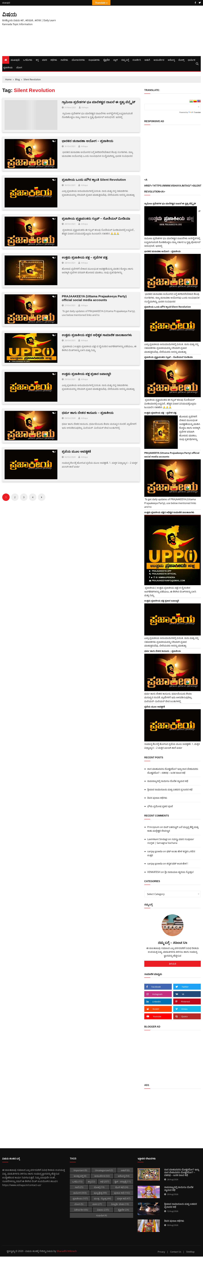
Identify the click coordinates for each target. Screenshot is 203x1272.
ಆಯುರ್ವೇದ (159, 59)
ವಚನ (44, 59)
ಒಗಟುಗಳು (27, 59)
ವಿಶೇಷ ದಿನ (81, 1209)
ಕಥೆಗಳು (54, 59)
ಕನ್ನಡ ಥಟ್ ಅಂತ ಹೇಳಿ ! (177, 863)
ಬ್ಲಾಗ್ (115, 59)
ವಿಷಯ (9, 14)
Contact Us (175, 1252)
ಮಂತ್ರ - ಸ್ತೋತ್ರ (102, 1198)
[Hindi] (191, 101)
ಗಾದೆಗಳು (64, 59)
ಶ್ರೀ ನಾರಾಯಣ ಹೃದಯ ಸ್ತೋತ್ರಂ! (179, 872)
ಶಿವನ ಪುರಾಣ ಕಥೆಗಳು (157, 797)
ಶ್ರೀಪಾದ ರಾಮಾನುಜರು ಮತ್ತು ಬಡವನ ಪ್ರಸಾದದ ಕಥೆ (169, 789)
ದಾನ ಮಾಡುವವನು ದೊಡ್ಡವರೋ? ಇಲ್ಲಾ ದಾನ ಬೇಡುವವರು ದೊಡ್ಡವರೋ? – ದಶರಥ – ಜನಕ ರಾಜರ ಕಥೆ (172, 770)
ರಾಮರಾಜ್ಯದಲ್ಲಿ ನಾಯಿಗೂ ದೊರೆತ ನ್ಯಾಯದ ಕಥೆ (167, 781)
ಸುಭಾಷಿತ (101, 1215)
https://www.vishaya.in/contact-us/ (21, 1185)
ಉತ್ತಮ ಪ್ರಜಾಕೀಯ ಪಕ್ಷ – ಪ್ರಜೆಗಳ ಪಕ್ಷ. (85, 257)
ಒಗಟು (77, 1181)
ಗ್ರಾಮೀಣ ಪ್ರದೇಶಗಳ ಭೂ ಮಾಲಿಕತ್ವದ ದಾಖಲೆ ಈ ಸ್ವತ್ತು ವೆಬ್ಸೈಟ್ (98, 102)
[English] (199, 101)
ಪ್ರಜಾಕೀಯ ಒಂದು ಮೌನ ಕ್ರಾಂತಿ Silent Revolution (94, 179)
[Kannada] (195, 101)
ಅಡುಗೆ (147, 59)
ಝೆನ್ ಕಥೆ (121, 1187)
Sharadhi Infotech (67, 1251)
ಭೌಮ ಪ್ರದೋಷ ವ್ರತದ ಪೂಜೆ (160, 806)
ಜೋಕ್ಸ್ (181, 59)
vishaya (84, 107)
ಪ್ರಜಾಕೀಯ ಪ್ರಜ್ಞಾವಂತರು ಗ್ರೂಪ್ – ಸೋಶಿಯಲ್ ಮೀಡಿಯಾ (96, 218)
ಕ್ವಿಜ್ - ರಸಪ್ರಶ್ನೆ (123, 1181)
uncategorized (104, 1170)
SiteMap (190, 1252)
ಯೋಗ (19, 67)
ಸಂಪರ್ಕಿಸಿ (136, 59)
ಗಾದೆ (79, 1187)
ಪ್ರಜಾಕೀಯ (8, 67)
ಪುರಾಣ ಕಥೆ (122, 1192)
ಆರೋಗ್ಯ (171, 59)
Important (80, 1170)
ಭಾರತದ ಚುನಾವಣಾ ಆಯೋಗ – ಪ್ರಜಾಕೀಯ (87, 141)
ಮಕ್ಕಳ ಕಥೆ (123, 1198)
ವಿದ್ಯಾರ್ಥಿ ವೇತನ (120, 1204)
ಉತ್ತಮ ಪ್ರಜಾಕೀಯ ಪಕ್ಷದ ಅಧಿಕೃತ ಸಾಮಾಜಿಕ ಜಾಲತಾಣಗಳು (97, 335)
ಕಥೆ (104, 1181)
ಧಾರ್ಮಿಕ (191, 59)
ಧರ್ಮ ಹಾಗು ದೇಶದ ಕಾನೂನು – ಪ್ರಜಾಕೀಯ (88, 412)
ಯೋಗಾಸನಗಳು (78, 59)
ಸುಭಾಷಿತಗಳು (94, 59)
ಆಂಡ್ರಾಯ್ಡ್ (80, 1175)
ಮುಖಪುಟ (6, 3)
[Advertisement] (135, 31)
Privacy (161, 1252)
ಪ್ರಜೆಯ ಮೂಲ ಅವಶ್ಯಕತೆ (76, 451)
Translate (197, 112)
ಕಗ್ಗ (37, 59)
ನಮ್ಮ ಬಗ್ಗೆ (125, 59)
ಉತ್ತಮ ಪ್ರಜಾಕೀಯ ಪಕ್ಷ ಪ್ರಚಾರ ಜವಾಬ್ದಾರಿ (86, 374)
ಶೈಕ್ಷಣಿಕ (106, 59)
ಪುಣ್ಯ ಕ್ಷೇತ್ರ (100, 1192)
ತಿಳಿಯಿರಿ (172, 963)
